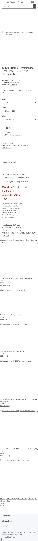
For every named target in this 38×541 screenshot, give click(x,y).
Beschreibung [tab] (8, 178)
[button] (28, 2)
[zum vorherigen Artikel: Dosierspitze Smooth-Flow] (3, 14)
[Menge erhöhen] (34, 157)
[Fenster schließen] (3, 24)
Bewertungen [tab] (8, 182)
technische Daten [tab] (23, 178)
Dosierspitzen (14, 82)
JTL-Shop (13, 537)
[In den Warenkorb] (3, 21)
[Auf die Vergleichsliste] (3, 29)
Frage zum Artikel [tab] (23, 182)
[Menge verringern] (3, 157)
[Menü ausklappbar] (4, 2)
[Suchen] (34, 6)
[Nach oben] (1, 539)
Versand (19, 135)
